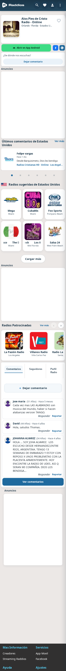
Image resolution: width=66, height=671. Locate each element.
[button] (37, 5)
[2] (20, 175)
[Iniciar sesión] (52, 5)
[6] (54, 175)
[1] (12, 175)
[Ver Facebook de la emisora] (55, 48)
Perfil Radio (53, 371)
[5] (46, 175)
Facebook (41, 659)
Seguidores (35, 369)
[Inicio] (13, 5)
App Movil (42, 653)
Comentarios (13, 369)
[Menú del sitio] (60, 5)
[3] (29, 175)
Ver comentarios (33, 481)
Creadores (9, 653)
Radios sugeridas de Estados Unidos (34, 184)
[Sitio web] (62, 48)
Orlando (25, 25)
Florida (34, 25)
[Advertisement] (33, 104)
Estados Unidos (48, 25)
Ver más (59, 141)
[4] (37, 175)
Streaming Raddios (14, 659)
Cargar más (33, 259)
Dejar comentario (33, 61)
